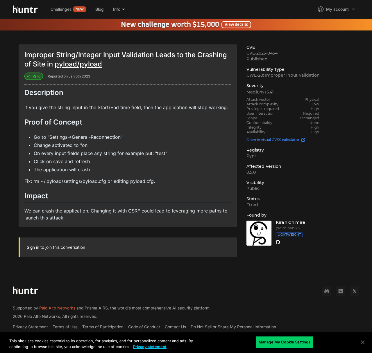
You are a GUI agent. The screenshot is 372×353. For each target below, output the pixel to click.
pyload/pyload (78, 64)
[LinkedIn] (340, 291)
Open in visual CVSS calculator (272, 140)
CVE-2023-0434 (262, 53)
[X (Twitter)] (354, 291)
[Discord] (326, 291)
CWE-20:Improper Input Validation (283, 75)
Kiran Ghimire (290, 222)
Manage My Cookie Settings (284, 342)
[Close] (362, 342)
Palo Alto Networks (57, 307)
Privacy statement (150, 346)
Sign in (33, 247)
